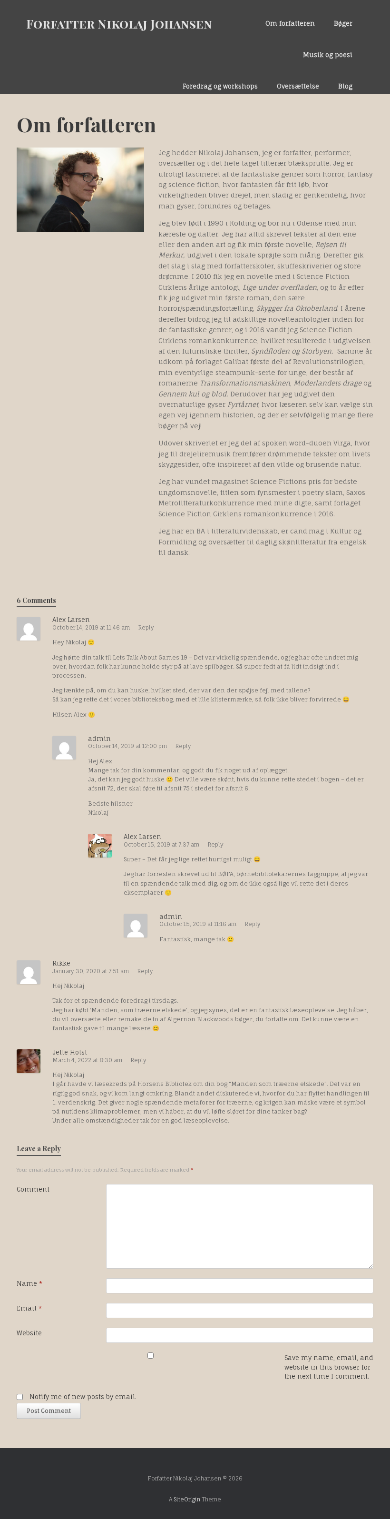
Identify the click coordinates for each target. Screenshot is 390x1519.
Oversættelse (298, 86)
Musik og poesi (327, 55)
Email (29, 1308)
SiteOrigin (187, 1499)
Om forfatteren (290, 23)
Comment (33, 1189)
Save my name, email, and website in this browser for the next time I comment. (328, 1367)
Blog (345, 86)
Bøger (343, 23)
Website (29, 1333)
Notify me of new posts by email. (82, 1397)
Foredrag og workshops (220, 86)
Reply (146, 627)
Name (29, 1283)
